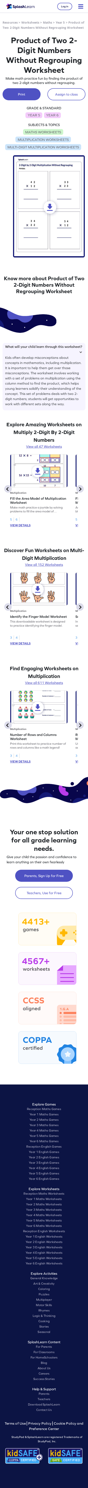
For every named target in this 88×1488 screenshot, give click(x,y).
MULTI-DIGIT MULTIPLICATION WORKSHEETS (43, 147)
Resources (10, 22)
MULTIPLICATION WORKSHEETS (43, 140)
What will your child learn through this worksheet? (43, 347)
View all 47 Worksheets (44, 446)
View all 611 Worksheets (44, 683)
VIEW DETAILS (20, 525)
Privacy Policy (39, 1423)
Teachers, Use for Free (44, 893)
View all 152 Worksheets (44, 565)
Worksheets (30, 22)
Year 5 (60, 22)
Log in (64, 6)
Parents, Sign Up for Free (44, 876)
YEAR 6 (52, 115)
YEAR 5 (34, 115)
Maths (47, 22)
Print (21, 94)
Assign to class (66, 94)
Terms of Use (16, 1423)
